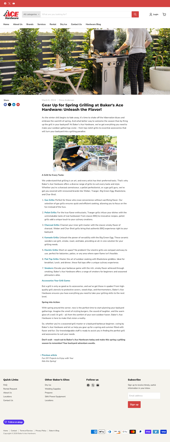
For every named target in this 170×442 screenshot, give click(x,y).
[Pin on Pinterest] (18, 104)
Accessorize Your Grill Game (56, 280)
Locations (7, 396)
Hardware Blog (93, 24)
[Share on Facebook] (5, 104)
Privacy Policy (41, 430)
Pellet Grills (50, 212)
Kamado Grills (51, 237)
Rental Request (10, 388)
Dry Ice (63, 24)
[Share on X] (9, 104)
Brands (29, 24)
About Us (17, 24)
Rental (53, 24)
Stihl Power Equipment (55, 396)
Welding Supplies (53, 388)
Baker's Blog (54, 430)
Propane (48, 392)
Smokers (48, 268)
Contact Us (76, 24)
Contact (14, 430)
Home (6, 24)
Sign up (134, 404)
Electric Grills (51, 250)
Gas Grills (49, 200)
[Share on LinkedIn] (13, 104)
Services (41, 24)
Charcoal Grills (51, 225)
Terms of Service (26, 430)
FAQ (5, 385)
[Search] (135, 14)
